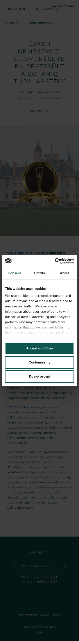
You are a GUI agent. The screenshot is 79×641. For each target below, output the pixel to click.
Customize (37, 362)
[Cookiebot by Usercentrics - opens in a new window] (56, 261)
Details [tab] (39, 273)
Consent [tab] (14, 273)
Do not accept (39, 376)
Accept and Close (39, 348)
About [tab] (65, 273)
